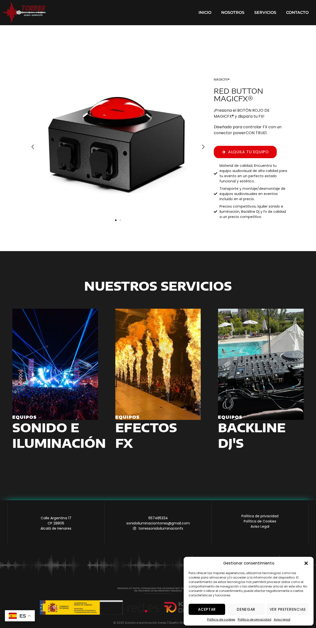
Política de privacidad (254, 619)
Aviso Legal (260, 526)
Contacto (297, 12)
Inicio (204, 12)
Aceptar (207, 609)
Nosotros (232, 12)
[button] (306, 563)
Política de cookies (221, 619)
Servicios (265, 12)
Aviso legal (282, 619)
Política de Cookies (260, 521)
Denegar (246, 609)
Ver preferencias (288, 609)
